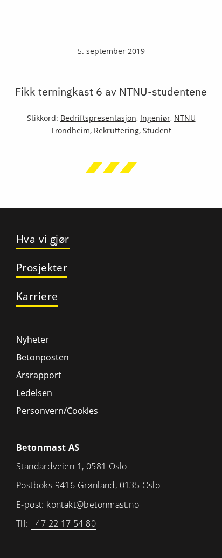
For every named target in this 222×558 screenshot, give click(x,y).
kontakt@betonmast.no (92, 505)
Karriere (37, 296)
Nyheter (32, 339)
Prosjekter (41, 268)
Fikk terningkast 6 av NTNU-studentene (111, 91)
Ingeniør (155, 118)
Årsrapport (38, 375)
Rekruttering (116, 130)
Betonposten (42, 357)
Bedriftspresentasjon (98, 118)
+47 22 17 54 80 (63, 523)
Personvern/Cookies (57, 411)
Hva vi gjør (43, 239)
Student (157, 130)
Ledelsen (34, 393)
